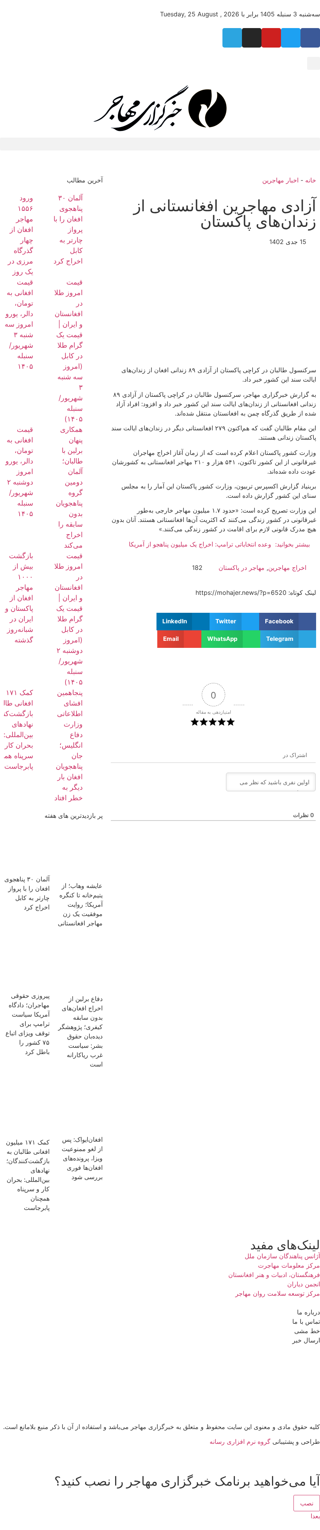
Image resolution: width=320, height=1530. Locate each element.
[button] (313, 63)
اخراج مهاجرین (287, 567)
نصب (306, 1503)
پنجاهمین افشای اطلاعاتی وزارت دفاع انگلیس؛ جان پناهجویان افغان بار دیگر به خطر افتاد (68, 745)
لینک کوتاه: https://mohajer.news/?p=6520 (256, 592)
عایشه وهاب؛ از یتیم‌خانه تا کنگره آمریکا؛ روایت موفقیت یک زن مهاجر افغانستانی (80, 904)
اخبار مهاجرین (280, 180)
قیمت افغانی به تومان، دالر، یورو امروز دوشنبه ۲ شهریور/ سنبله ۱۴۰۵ (19, 471)
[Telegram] (232, 38)
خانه (310, 180)
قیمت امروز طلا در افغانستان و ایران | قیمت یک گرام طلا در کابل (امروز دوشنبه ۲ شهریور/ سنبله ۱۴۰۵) (68, 619)
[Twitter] (290, 38)
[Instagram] (251, 38)
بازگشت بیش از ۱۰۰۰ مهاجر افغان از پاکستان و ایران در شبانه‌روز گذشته (19, 598)
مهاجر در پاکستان (242, 567)
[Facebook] (310, 38)
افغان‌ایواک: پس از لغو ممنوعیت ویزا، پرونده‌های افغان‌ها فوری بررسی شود (82, 1158)
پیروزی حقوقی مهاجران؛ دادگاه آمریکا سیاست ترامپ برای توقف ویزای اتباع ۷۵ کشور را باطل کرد (27, 1024)
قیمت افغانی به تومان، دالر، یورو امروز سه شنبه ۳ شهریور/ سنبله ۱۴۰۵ (19, 324)
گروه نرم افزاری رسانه (240, 1441)
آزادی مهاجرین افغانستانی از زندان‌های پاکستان (224, 213)
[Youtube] (271, 38)
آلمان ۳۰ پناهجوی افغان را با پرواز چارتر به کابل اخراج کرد (68, 229)
